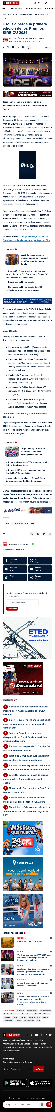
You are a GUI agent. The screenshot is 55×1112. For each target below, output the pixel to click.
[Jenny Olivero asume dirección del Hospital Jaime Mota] (7, 983)
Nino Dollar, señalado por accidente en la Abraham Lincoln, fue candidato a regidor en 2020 (26, 811)
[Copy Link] (18, 47)
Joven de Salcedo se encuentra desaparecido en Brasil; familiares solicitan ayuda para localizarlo (25, 737)
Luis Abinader (8, 1020)
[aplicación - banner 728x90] (27, 93)
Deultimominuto (45, 1010)
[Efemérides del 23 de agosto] (7, 942)
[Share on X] (8, 47)
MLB (38, 1020)
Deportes (7, 1017)
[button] (35, 3)
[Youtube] (40, 569)
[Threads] (40, 577)
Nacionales (22, 980)
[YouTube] (36, 1035)
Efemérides (21, 938)
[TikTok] (46, 1035)
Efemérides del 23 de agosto (30, 941)
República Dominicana (11, 1014)
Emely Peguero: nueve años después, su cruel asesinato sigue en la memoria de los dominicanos (27, 724)
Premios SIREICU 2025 (20, 524)
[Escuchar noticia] (29, 47)
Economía (23, 1017)
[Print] (23, 47)
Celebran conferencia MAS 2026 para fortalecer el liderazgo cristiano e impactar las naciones (34, 957)
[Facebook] (15, 561)
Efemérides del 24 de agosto (21, 282)
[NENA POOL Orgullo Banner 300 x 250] (23, 910)
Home (4, 14)
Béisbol (18, 1020)
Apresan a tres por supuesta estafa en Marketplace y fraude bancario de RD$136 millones (25, 711)
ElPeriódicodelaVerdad (42, 1014)
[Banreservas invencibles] (23, 874)
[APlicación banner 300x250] (23, 678)
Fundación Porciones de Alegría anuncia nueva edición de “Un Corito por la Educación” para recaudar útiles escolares (26, 274)
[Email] (13, 47)
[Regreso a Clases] (23, 837)
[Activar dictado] (42, 1104)
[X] (40, 561)
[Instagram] (15, 569)
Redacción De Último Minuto (23, 38)
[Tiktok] (15, 577)
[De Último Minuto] (11, 3)
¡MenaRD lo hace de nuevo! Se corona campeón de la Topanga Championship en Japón (25, 779)
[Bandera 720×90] (27, 510)
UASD (33, 524)
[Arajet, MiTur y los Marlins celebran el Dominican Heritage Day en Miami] (12, 452)
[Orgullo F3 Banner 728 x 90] (27, 301)
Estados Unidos (34, 1017)
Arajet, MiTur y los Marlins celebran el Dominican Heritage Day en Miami (33, 451)
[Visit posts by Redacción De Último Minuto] (5, 40)
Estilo (5, 19)
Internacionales (32, 1010)
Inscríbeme (12, 609)
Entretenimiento (27, 1014)
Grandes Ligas (29, 1020)
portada (45, 1017)
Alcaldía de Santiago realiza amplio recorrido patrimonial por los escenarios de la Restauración (33, 971)
